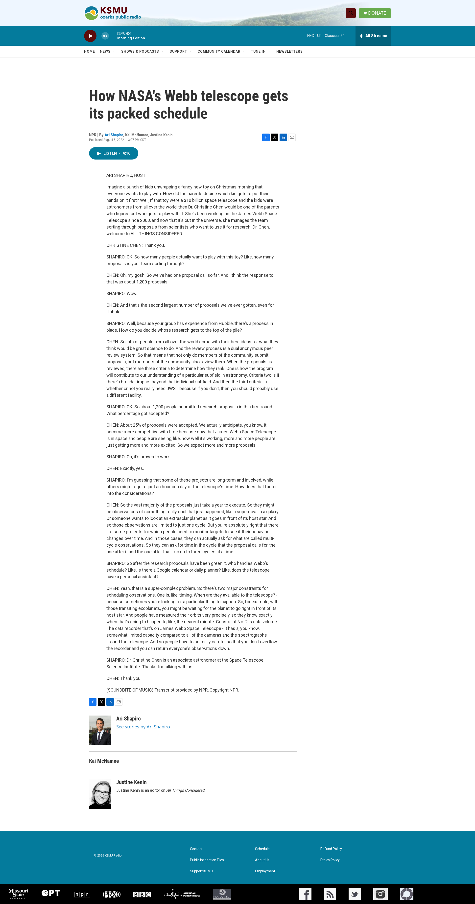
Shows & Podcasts (140, 51)
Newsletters (289, 51)
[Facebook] (305, 894)
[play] (90, 36)
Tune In (258, 51)
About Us (262, 860)
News (105, 51)
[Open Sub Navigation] (114, 51)
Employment (265, 871)
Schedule (262, 849)
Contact (196, 849)
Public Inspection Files (207, 860)
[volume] (105, 36)
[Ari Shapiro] (100, 730)
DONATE (377, 13)
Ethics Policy (330, 860)
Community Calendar (219, 51)
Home (89, 51)
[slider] (113, 35)
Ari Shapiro (114, 134)
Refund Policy (331, 849)
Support (178, 51)
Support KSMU (201, 871)
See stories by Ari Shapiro (143, 727)
